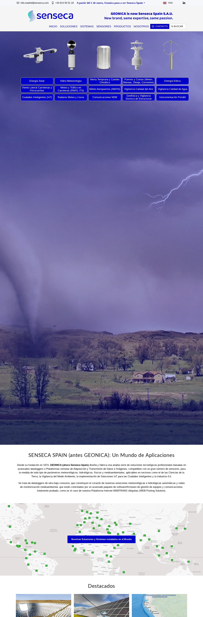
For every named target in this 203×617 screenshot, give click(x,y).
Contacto (161, 26)
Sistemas (87, 26)
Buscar (179, 26)
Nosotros (141, 26)
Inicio (53, 26)
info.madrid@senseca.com (34, 3)
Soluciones (68, 26)
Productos (122, 26)
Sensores (103, 26)
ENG (170, 3)
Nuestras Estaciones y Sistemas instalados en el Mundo (101, 539)
